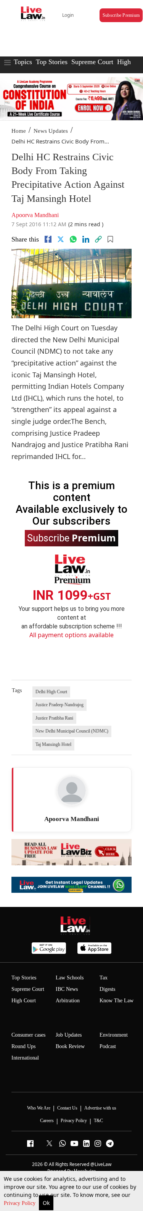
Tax (104, 978)
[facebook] (48, 239)
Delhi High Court (51, 691)
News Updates (51, 131)
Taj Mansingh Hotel (53, 744)
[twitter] (60, 239)
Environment (114, 1035)
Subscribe (71, 537)
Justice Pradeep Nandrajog (59, 704)
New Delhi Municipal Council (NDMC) (71, 731)
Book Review (70, 1046)
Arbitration (68, 1000)
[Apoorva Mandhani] (72, 790)
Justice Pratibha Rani (54, 718)
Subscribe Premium (121, 15)
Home (18, 131)
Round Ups (23, 1046)
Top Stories (51, 62)
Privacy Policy (20, 1203)
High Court (23, 1000)
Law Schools (70, 978)
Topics (23, 62)
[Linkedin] (85, 239)
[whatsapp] (73, 239)
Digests (107, 989)
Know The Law (116, 1000)
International (25, 1058)
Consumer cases (28, 1035)
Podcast (108, 1046)
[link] (98, 239)
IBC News (67, 989)
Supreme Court (92, 62)
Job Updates (69, 1035)
